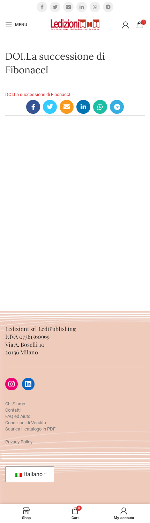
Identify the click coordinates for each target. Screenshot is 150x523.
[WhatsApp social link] (95, 7)
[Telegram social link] (108, 7)
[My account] (126, 25)
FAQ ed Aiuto (17, 416)
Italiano (33, 474)
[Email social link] (68, 7)
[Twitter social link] (55, 7)
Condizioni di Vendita (25, 422)
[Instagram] (11, 384)
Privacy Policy (18, 441)
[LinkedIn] (28, 384)
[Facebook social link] (42, 7)
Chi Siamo (15, 403)
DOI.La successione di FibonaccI (37, 94)
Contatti (13, 410)
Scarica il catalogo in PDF (30, 429)
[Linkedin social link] (81, 7)
